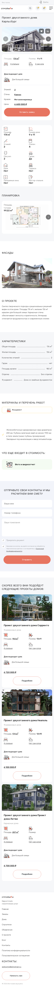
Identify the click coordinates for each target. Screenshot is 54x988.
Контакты (6, 945)
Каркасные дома (11, 823)
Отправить (27, 560)
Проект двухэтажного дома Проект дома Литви (25, 817)
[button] (48, 38)
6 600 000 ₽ (20, 104)
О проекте (6, 935)
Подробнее (27, 681)
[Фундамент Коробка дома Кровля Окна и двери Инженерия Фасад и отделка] (27, 410)
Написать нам (16, 976)
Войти (45, 2)
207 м (15, 832)
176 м (16, 59)
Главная (5, 909)
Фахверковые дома (12, 630)
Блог (4, 940)
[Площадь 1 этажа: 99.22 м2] (27, 217)
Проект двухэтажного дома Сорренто (26, 625)
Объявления (7, 930)
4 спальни (14, 64)
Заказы (5, 914)
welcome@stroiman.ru (11, 967)
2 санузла (39, 64)
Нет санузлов (35, 648)
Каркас (17, 95)
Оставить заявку (27, 112)
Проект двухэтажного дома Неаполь (25, 720)
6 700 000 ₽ (10, 865)
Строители (7, 924)
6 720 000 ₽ (10, 672)
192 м (15, 639)
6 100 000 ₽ (10, 767)
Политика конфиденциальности (16, 950)
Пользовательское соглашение (16, 956)
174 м (15, 734)
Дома (4, 919)
